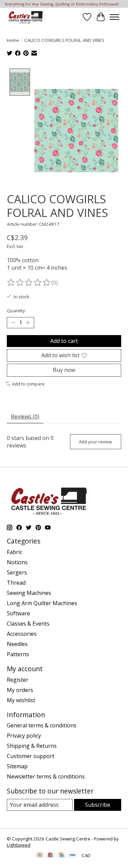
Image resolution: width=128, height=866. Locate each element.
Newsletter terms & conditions (46, 776)
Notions (17, 562)
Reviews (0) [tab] (25, 416)
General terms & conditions (41, 725)
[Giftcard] (50, 855)
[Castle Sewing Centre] (25, 17)
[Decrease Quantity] (13, 322)
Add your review (95, 442)
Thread (16, 582)
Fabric (14, 552)
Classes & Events (28, 623)
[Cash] (39, 855)
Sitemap (17, 766)
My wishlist (21, 700)
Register (17, 679)
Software (18, 613)
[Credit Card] (61, 855)
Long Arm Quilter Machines (42, 603)
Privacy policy (24, 735)
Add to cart (64, 341)
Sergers (17, 572)
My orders (20, 690)
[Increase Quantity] (27, 322)
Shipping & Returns (32, 746)
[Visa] (72, 855)
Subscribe (97, 804)
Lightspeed (18, 845)
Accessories (22, 633)
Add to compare (28, 384)
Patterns (18, 654)
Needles (17, 644)
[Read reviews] (29, 283)
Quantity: (16, 311)
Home (13, 40)
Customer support (30, 756)
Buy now (64, 370)
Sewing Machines (29, 593)
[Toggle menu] (114, 17)
